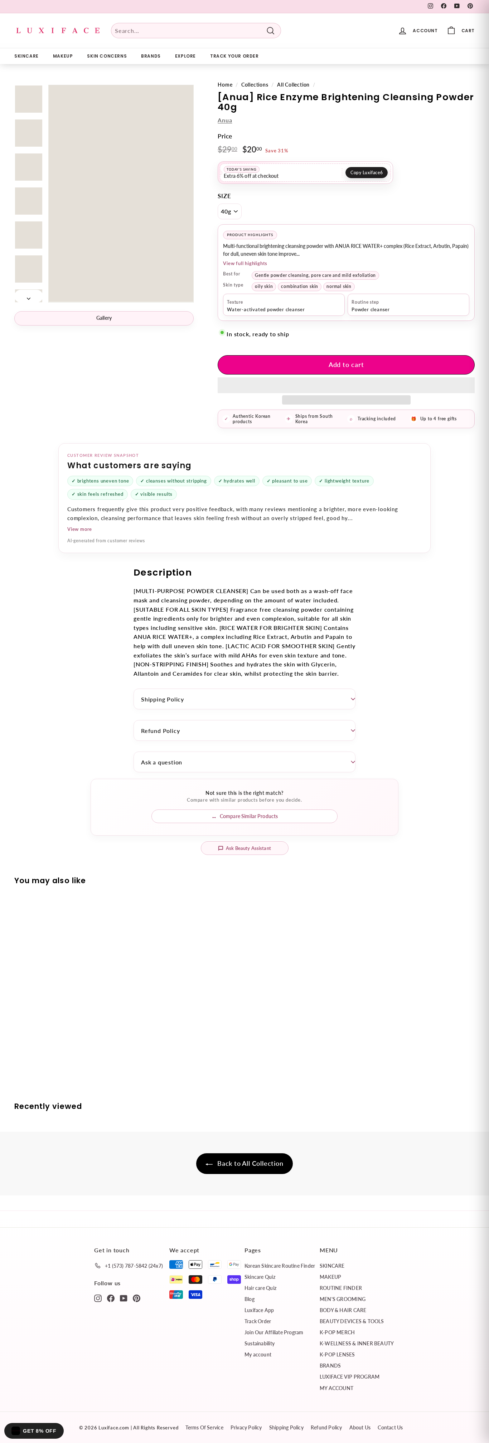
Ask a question (161, 762)
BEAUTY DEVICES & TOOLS (352, 1321)
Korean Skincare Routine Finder (280, 1266)
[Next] (28, 296)
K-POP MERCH (337, 1332)
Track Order (258, 1321)
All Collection (293, 85)
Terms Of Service (204, 1427)
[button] (346, 385)
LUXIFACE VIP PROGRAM (349, 1377)
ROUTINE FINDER (341, 1288)
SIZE (224, 196)
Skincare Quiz (260, 1277)
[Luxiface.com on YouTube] (123, 1297)
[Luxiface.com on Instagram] (98, 1297)
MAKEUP (63, 56)
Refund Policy (160, 730)
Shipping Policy (162, 699)
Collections (254, 85)
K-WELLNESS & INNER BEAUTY (357, 1343)
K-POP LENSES (337, 1354)
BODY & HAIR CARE (343, 1310)
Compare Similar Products (249, 816)
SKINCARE (26, 56)
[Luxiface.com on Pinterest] (136, 1297)
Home (225, 85)
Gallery (104, 318)
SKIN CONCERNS (107, 56)
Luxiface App (259, 1310)
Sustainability (260, 1343)
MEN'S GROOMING (342, 1299)
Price (225, 136)
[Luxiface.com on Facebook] (111, 1297)
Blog (250, 1299)
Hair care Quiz (260, 1288)
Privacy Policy (246, 1427)
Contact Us (390, 1427)
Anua (225, 120)
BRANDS (151, 56)
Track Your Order (234, 56)
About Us (360, 1427)
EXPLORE (185, 56)
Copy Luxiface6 (366, 172)
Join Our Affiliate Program (274, 1332)
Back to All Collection (249, 1163)
